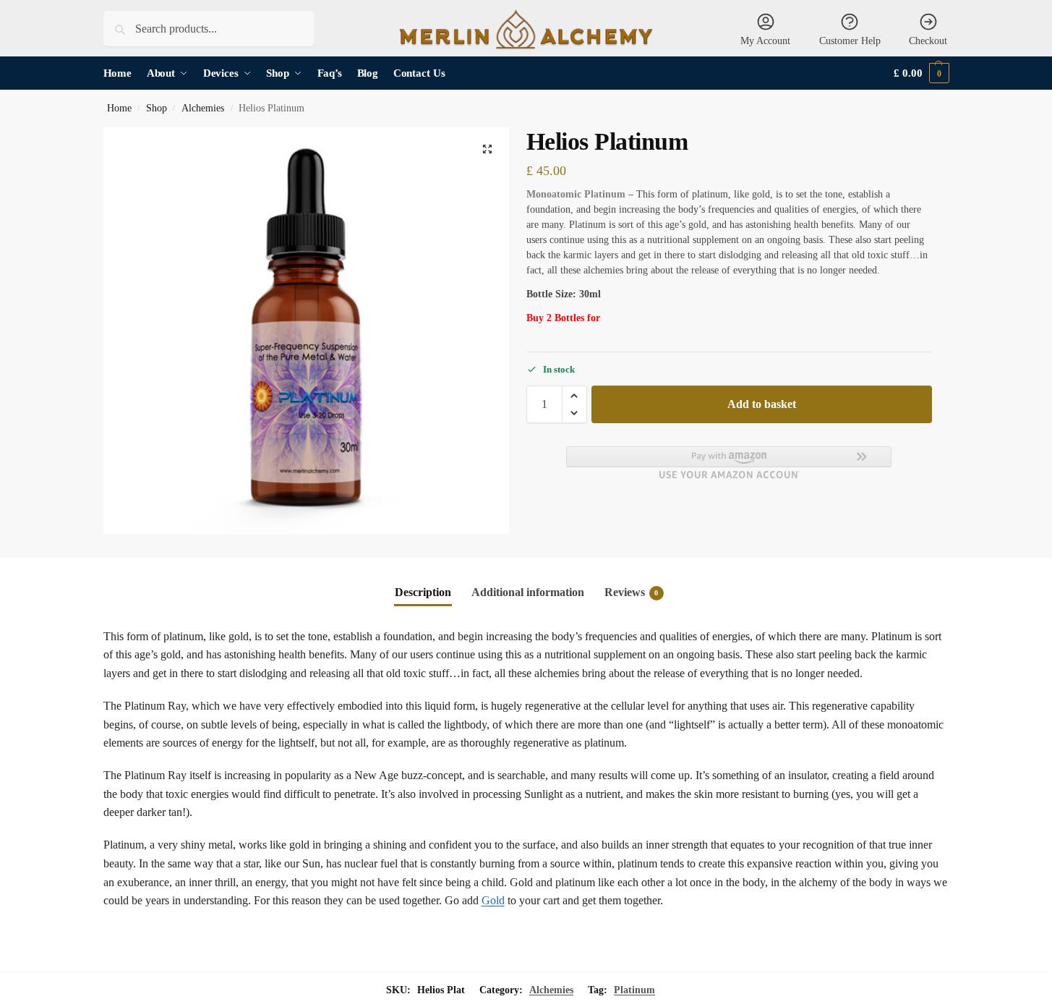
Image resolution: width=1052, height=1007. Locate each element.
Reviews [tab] (631, 592)
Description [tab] (423, 592)
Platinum (634, 990)
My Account (765, 40)
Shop (156, 108)
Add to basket (761, 404)
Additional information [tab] (527, 592)
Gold (493, 900)
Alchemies (202, 108)
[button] (921, 73)
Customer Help (850, 40)
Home (119, 108)
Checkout (928, 40)
